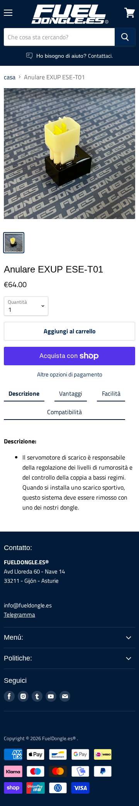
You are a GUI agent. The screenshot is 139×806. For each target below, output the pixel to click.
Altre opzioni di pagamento (69, 374)
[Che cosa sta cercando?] (125, 37)
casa (9, 77)
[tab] (24, 394)
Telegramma (19, 614)
